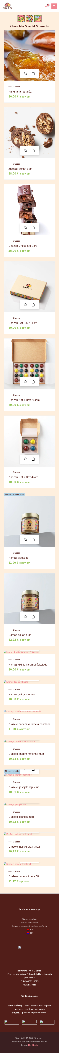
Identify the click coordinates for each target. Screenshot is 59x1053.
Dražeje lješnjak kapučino (23, 787)
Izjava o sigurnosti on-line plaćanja (29, 926)
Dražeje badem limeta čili (23, 876)
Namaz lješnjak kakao (21, 694)
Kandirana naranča (19, 91)
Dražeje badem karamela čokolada (29, 724)
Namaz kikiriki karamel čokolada (27, 664)
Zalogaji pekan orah (20, 168)
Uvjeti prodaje (29, 919)
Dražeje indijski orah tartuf (24, 846)
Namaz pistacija (18, 557)
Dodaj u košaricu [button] (33, 73)
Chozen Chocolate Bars (22, 245)
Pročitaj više (33, 539)
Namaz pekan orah (19, 634)
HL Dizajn (33, 1045)
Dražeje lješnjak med (21, 816)
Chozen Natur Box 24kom (24, 399)
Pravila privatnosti (29, 923)
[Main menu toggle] (54, 6)
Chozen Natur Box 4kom (23, 477)
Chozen (16, 87)
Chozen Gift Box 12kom (22, 322)
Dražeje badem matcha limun (26, 753)
